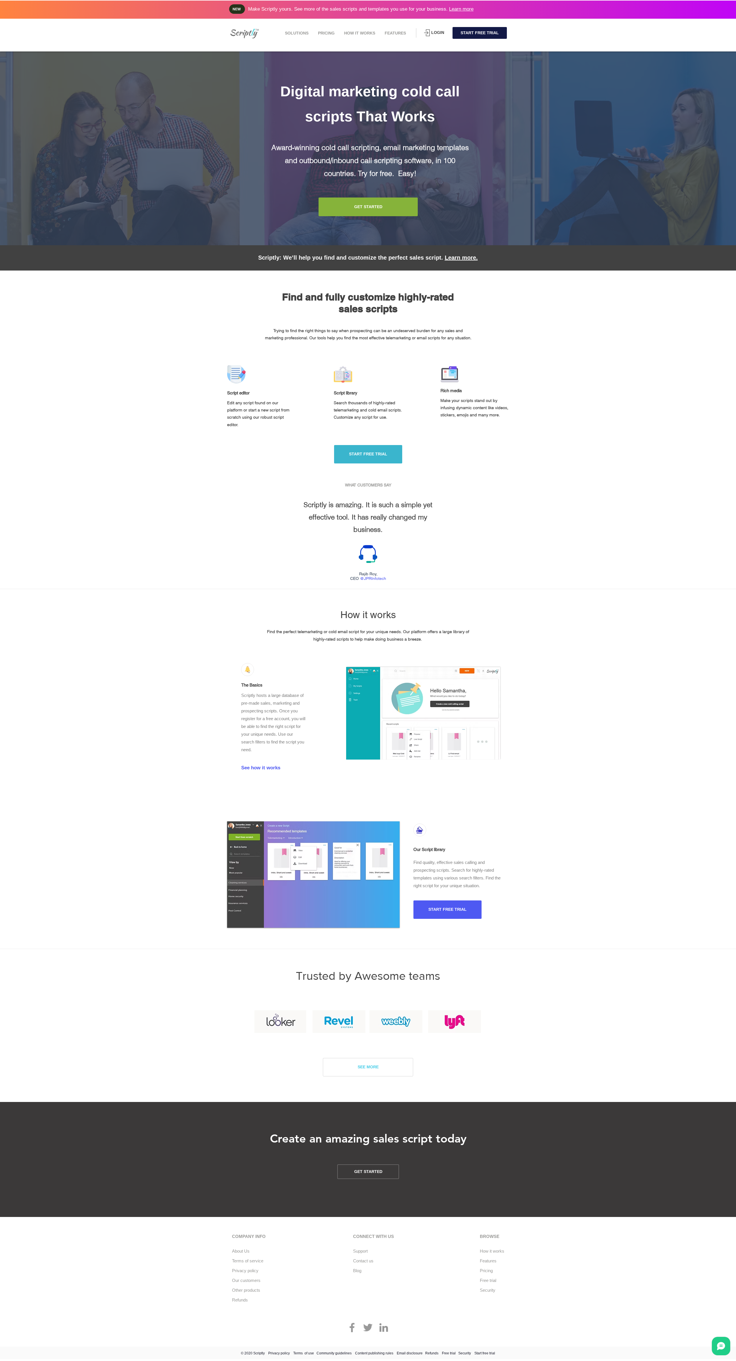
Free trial (449, 1353)
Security (464, 1353)
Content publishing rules (374, 1353)
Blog (357, 1270)
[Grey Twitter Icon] (368, 1327)
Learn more (461, 9)
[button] (296, 33)
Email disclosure (410, 1353)
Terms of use (303, 1353)
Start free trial (484, 1353)
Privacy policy (279, 1353)
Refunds (431, 1353)
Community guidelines (334, 1353)
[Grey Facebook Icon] (352, 1327)
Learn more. (461, 257)
